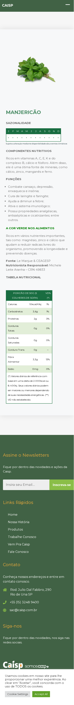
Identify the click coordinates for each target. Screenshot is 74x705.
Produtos (15, 529)
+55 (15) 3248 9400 (24, 602)
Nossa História (18, 522)
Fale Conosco (18, 552)
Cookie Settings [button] (17, 694)
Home (13, 514)
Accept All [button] (41, 694)
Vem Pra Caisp (19, 544)
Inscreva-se (62, 485)
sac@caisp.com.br (23, 610)
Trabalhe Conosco (22, 537)
